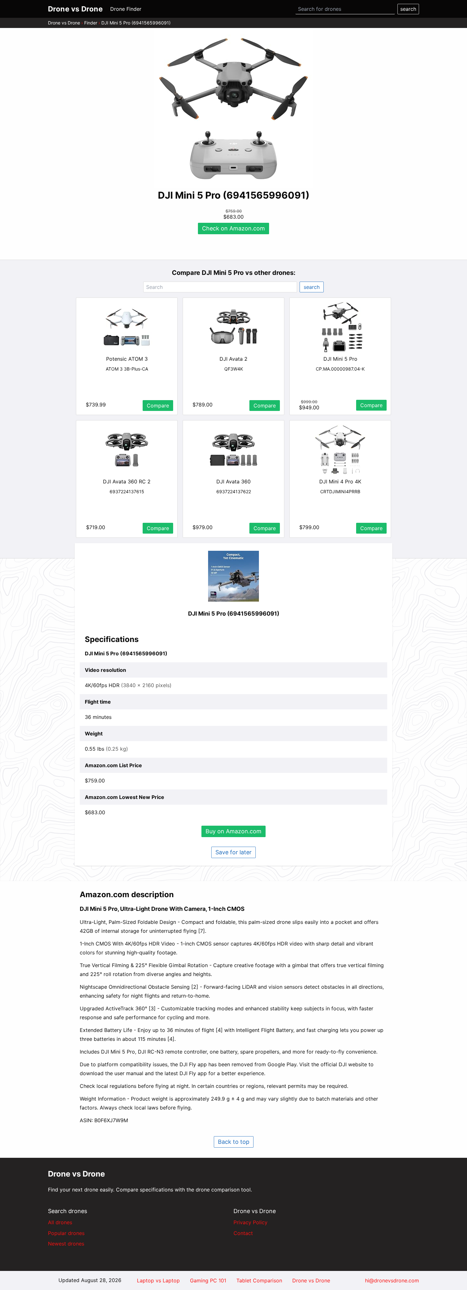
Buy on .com (233, 831)
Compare (158, 405)
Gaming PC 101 (208, 1280)
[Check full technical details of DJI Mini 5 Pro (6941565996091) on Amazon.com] (233, 576)
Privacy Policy (250, 1222)
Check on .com (233, 228)
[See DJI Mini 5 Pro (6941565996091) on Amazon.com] (233, 108)
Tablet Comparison (259, 1280)
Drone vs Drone (64, 22)
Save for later (233, 852)
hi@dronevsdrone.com (392, 1280)
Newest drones (66, 1243)
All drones (60, 1222)
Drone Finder (125, 9)
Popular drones (66, 1233)
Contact (243, 1233)
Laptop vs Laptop (158, 1280)
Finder (90, 22)
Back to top (233, 1141)
